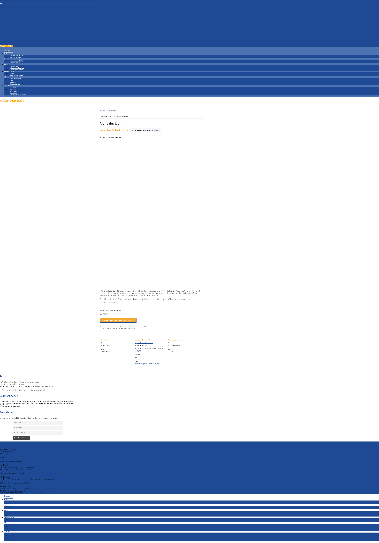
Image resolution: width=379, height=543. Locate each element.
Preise (11, 80)
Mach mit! (13, 89)
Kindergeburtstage (15, 57)
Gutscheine (13, 82)
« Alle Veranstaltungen (108, 110)
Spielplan (7, 50)
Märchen (6, 64)
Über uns (7, 85)
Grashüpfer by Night (16, 61)
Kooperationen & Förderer (18, 94)
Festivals (12, 73)
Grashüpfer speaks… (16, 75)
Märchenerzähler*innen (17, 69)
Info (5, 77)
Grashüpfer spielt (15, 62)
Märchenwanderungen (17, 68)
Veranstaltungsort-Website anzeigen (147, 364)
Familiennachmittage (16, 55)
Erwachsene (8, 59)
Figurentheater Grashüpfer (144, 343)
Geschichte (13, 93)
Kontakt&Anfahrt (15, 78)
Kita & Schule (8, 52)
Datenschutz (36, 492)
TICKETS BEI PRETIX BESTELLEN (118, 320)
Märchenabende (15, 66)
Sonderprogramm (9, 71)
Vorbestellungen (15, 84)
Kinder (6, 53)
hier (134, 328)
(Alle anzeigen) (155, 130)
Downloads (46, 492)
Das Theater (13, 91)
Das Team (13, 87)
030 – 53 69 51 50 (12, 458)
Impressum (26, 492)
